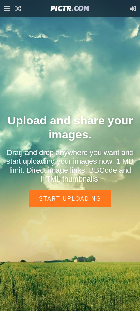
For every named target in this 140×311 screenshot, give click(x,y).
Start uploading (70, 199)
